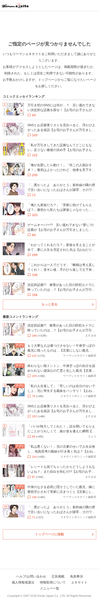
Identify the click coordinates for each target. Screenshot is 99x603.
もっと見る (49, 304)
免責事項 (76, 576)
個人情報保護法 (23, 582)
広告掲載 (58, 576)
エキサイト (79, 582)
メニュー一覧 (49, 588)
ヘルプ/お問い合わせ (31, 576)
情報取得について (53, 582)
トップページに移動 (49, 534)
